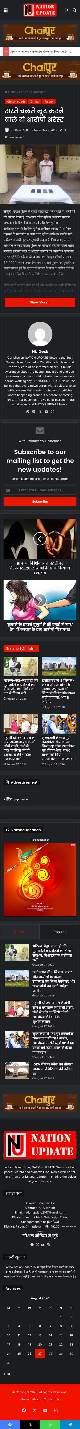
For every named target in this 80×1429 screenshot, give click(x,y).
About (36, 1399)
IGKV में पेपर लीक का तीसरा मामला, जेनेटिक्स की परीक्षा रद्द (52, 1069)
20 (40, 1344)
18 (19, 1344)
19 (29, 1344)
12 (29, 1335)
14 (50, 1335)
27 (40, 1353)
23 (71, 1344)
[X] (40, 411)
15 (60, 1335)
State (22, 92)
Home (11, 92)
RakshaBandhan (40, 839)
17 (8, 1344)
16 (71, 1335)
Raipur (48, 101)
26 (29, 1353)
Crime (35, 101)
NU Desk (16, 130)
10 (8, 1335)
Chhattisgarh (37, 92)
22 (61, 1344)
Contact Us (51, 1399)
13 (40, 1335)
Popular (60, 932)
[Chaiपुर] (40, 33)
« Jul (6, 1374)
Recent (19, 932)
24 (8, 1353)
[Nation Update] (40, 10)
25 (19, 1353)
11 (19, 1335)
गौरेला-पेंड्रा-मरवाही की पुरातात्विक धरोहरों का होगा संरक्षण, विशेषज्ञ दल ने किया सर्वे (21, 686)
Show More (39, 302)
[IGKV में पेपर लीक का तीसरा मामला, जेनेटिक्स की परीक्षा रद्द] (17, 1070)
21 (50, 1344)
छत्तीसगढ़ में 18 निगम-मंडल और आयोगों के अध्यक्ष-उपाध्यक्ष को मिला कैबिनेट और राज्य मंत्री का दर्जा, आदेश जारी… (58, 691)
